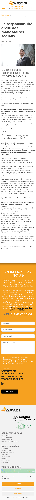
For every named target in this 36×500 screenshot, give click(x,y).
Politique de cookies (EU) (10, 441)
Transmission (5, 456)
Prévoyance (5, 460)
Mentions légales (7, 439)
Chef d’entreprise (7, 452)
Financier (4, 449)
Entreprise (5, 15)
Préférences (18, 494)
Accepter (18, 483)
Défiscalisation (6, 450)
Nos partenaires (6, 437)
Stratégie (4, 454)
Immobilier (5, 462)
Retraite (4, 458)
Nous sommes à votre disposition (13, 246)
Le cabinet (5, 435)
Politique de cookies (12, 497)
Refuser (18, 489)
